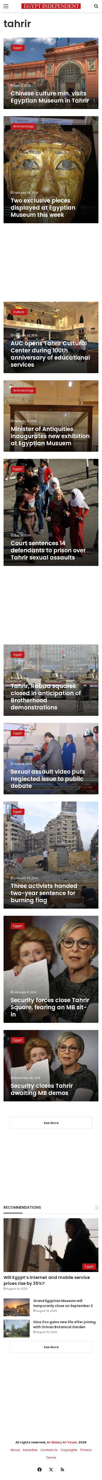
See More (51, 1347)
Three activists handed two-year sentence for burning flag (44, 893)
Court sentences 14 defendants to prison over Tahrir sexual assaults (48, 550)
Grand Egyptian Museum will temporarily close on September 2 (63, 1303)
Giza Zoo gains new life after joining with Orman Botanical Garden (64, 1324)
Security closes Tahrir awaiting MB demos (42, 1089)
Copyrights (68, 1450)
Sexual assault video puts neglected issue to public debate (48, 779)
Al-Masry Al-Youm (62, 1442)
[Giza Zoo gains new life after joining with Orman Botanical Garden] (17, 1328)
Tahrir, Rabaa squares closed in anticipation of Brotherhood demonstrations (46, 696)
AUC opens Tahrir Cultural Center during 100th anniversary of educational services (50, 354)
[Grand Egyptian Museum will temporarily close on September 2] (17, 1307)
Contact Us (49, 1450)
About (15, 1450)
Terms (51, 1457)
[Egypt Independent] (51, 6)
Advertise (30, 1450)
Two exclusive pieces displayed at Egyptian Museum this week (43, 208)
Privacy (86, 1450)
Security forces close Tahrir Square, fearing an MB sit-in (50, 1007)
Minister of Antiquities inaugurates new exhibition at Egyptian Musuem (50, 436)
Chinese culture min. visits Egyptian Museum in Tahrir (50, 96)
